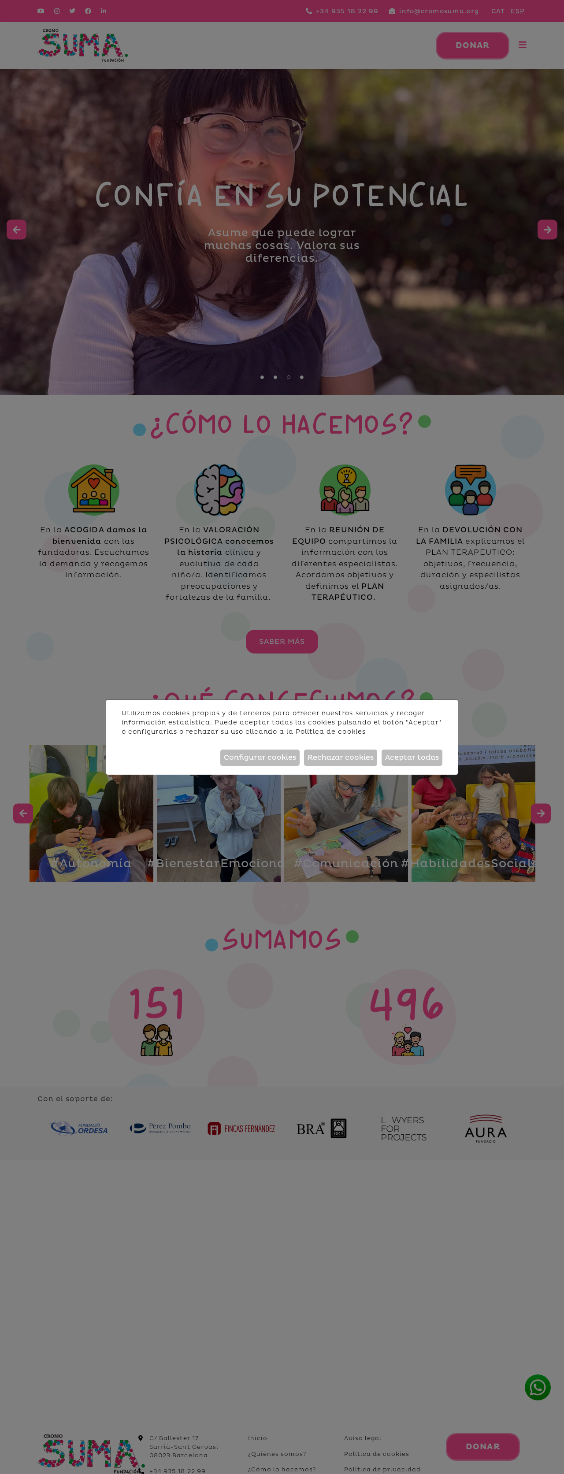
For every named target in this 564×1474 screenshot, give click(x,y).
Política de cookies (330, 731)
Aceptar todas (412, 757)
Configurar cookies (260, 757)
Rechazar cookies (341, 757)
